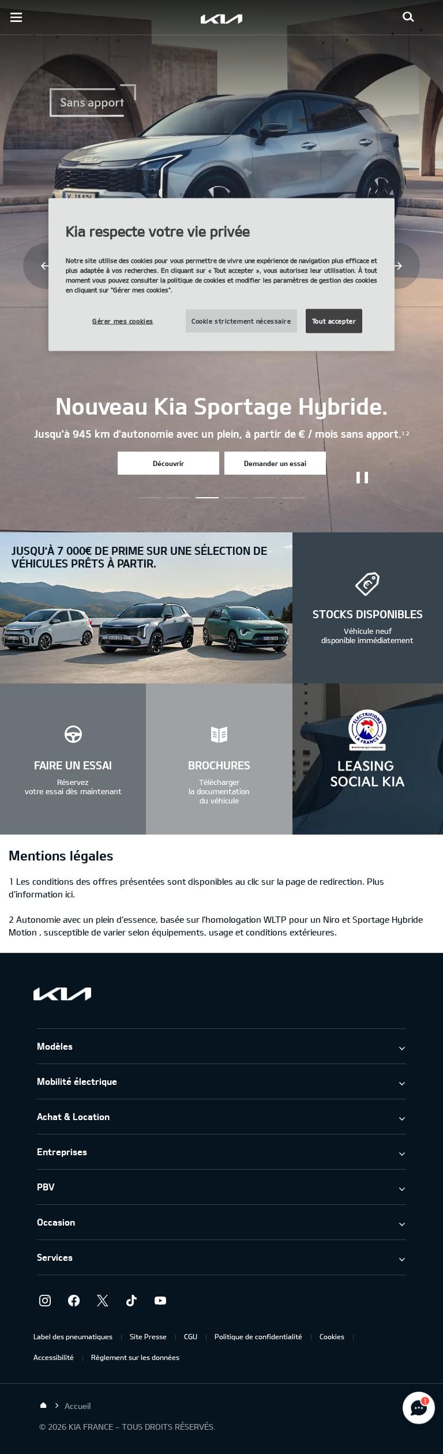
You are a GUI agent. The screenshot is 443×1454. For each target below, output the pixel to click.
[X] (102, 1300)
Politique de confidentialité (258, 1336)
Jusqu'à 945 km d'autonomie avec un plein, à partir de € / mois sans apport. (221, 433)
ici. (70, 894)
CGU (190, 1336)
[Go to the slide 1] (178, 497)
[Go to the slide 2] (207, 497)
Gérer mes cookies (122, 321)
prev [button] (46, 266)
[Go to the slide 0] (149, 497)
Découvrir (168, 463)
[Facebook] (73, 1300)
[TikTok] (131, 1300)
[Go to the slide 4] (264, 497)
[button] (408, 17)
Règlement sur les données (135, 1357)
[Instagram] (45, 1300)
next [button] (397, 266)
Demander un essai (275, 463)
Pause (362, 477)
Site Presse (148, 1336)
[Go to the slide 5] (293, 497)
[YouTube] (160, 1300)
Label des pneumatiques (72, 1336)
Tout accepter (334, 321)
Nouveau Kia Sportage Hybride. (221, 405)
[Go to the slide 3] (235, 497)
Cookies (332, 1336)
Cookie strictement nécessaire (241, 321)
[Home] (43, 1405)
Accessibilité (53, 1357)
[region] (221, 274)
